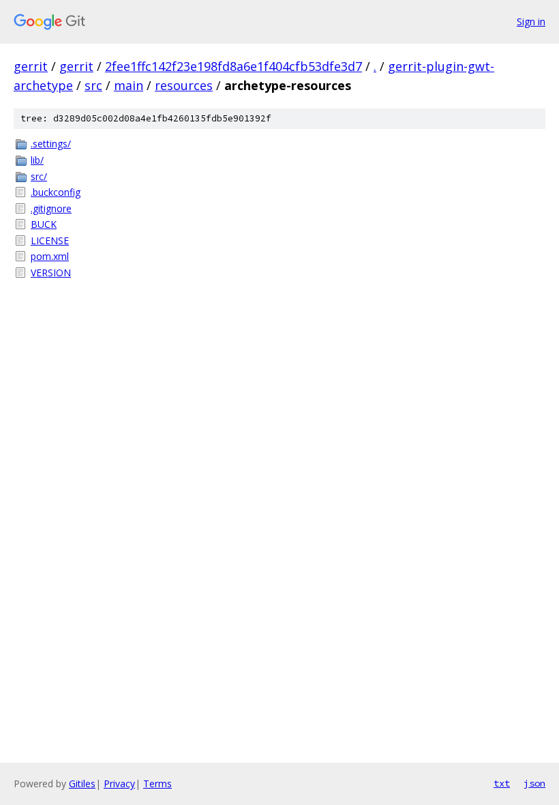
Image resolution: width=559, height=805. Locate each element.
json (534, 783)
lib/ (37, 159)
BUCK (44, 224)
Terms (157, 783)
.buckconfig (55, 192)
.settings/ (51, 143)
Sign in (531, 21)
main (128, 85)
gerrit (31, 66)
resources (184, 85)
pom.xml (50, 256)
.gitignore (51, 208)
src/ (39, 176)
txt (502, 783)
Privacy (119, 783)
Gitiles (82, 783)
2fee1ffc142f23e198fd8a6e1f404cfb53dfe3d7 (233, 66)
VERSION (51, 272)
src (93, 85)
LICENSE (50, 240)
